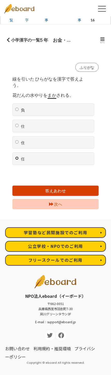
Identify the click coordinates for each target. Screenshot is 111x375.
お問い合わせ (17, 348)
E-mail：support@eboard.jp (55, 322)
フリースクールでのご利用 (55, 260)
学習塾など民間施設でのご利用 (55, 232)
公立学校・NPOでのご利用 (55, 246)
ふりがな (87, 67)
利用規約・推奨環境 (52, 348)
